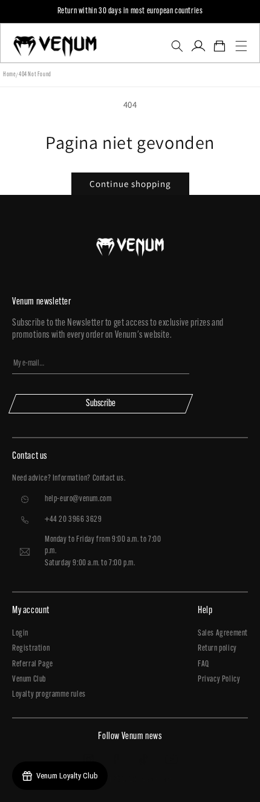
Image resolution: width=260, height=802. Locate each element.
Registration (31, 648)
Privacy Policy (219, 679)
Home (9, 74)
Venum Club (29, 679)
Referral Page (32, 664)
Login (20, 633)
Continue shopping (130, 183)
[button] (176, 46)
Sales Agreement (223, 633)
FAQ (203, 664)
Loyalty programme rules (49, 694)
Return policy (217, 648)
